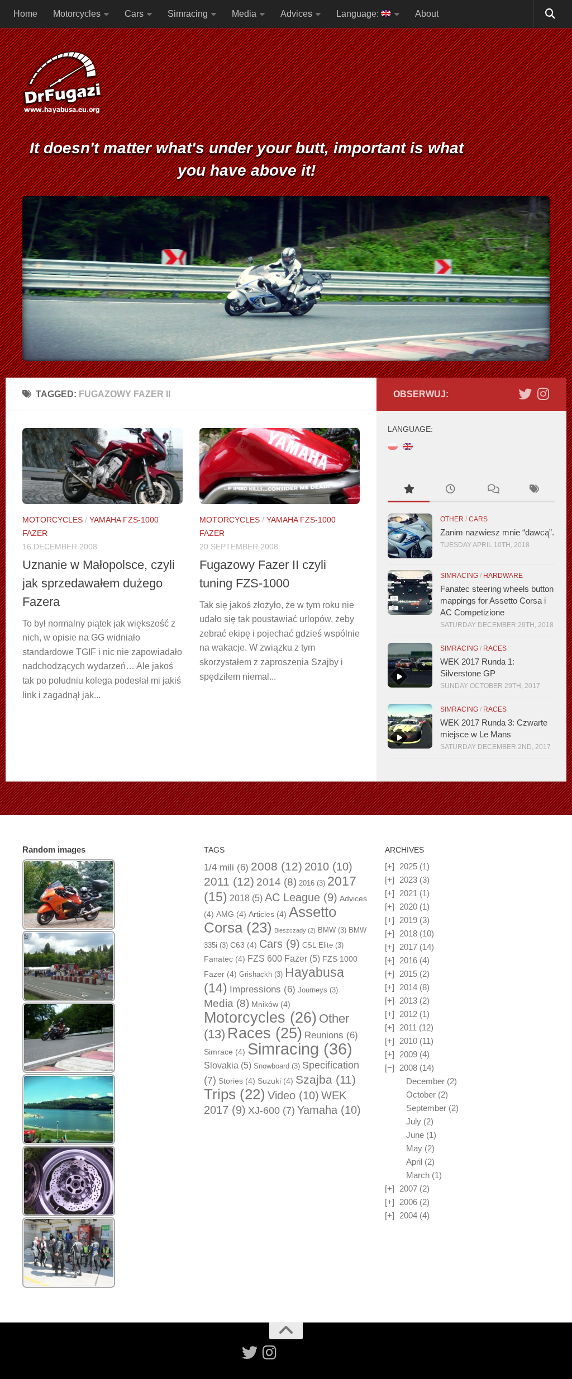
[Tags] (534, 490)
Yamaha (329, 1110)
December (425, 1081)
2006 (408, 1202)
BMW (332, 930)
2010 (328, 866)
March (418, 1175)
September (426, 1108)
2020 (408, 906)
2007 (408, 1188)
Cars (134, 13)
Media (244, 13)
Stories (236, 1080)
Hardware (503, 576)
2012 (408, 1014)
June (415, 1135)
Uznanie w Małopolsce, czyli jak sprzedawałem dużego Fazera (98, 583)
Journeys (318, 990)
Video (293, 1095)
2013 (408, 1000)
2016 (312, 883)
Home (25, 13)
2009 (408, 1054)
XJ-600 (271, 1110)
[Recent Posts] (450, 490)
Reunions (331, 1035)
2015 (408, 973)
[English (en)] (408, 445)
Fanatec (224, 958)
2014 (276, 882)
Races (495, 648)
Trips (234, 1094)
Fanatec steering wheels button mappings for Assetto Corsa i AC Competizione (497, 600)
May (414, 1148)
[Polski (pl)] (393, 445)
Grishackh (261, 974)
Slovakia (227, 1065)
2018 (246, 898)
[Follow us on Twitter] (525, 394)
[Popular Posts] (409, 490)
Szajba (325, 1079)
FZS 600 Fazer (283, 958)
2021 (408, 893)
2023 (408, 879)
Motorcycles (77, 13)
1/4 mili (226, 867)
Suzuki (275, 1080)
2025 (408, 866)
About (426, 13)
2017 (408, 947)
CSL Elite (323, 945)
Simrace (224, 1051)
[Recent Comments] (492, 490)
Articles (268, 914)
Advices (296, 13)
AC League (301, 897)
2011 (229, 881)
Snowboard (277, 1066)
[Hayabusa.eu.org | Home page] (62, 83)
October (421, 1094)
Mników (270, 1004)
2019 (408, 920)
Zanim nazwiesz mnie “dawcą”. (497, 532)
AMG (231, 914)
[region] (286, 278)
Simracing (188, 13)
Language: (358, 13)
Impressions (262, 989)
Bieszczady (295, 930)
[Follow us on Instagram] (543, 394)
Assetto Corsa (270, 919)
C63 (243, 944)
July (413, 1121)
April (414, 1161)
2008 (276, 866)
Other (452, 519)
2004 (408, 1215)
